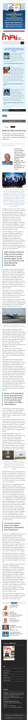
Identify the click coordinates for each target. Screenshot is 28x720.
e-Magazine (6, 673)
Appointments (6, 677)
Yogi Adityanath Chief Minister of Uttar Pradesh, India (16, 627)
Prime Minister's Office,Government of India (14, 606)
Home (5, 121)
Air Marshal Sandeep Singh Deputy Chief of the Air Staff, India (16, 632)
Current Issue (6, 670)
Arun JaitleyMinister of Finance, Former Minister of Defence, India (16, 613)
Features (5, 675)
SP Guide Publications (17, 718)
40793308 (19, 707)
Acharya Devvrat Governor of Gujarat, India (14, 619)
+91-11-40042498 (12, 707)
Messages (14, 603)
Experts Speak (12, 121)
